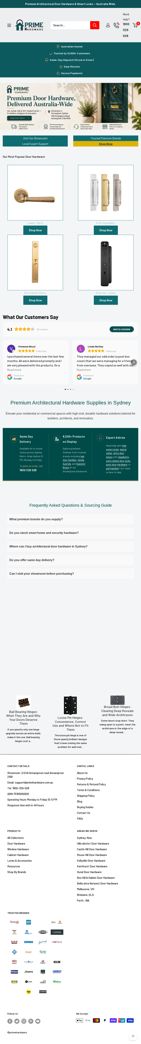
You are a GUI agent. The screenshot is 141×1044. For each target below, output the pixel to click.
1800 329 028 (126, 30)
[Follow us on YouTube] (37, 1021)
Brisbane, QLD (85, 894)
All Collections (15, 837)
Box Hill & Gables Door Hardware (96, 877)
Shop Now (106, 143)
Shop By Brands (16, 872)
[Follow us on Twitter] (16, 1021)
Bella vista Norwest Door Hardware (97, 883)
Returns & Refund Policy (91, 784)
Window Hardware (18, 849)
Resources (13, 866)
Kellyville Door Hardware (91, 860)
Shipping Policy (86, 795)
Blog (79, 801)
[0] (135, 25)
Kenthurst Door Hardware (92, 866)
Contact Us (83, 812)
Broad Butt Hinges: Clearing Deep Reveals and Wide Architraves (117, 711)
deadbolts (123, 457)
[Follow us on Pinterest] (30, 1021)
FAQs (80, 818)
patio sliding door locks (118, 460)
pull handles (112, 468)
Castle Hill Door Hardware (92, 849)
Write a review (121, 329)
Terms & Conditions (88, 790)
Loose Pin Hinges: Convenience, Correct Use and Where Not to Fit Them (70, 723)
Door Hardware (16, 843)
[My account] (108, 25)
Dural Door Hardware (89, 872)
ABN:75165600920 (18, 793)
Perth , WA (83, 900)
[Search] (94, 25)
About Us (82, 772)
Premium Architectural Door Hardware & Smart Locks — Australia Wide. (70, 4)
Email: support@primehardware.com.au (30, 782)
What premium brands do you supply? (36, 519)
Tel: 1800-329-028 (18, 788)
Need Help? (126, 17)
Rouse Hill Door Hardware (92, 854)
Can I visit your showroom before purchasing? (41, 573)
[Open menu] (9, 25)
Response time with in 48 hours (25, 805)
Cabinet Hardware (18, 854)
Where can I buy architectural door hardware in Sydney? (48, 546)
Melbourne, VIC (86, 889)
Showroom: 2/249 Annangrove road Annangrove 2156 (35, 774)
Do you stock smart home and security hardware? (44, 532)
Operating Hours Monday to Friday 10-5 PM (32, 799)
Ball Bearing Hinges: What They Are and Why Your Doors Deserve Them (23, 718)
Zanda (80, 459)
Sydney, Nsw (84, 837)
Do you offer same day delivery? (31, 560)
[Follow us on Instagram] (23, 1021)
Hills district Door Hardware (93, 843)
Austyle (67, 463)
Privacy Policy (85, 778)
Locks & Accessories (19, 860)
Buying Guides (85, 807)
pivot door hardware (116, 464)
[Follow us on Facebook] (9, 1021)
